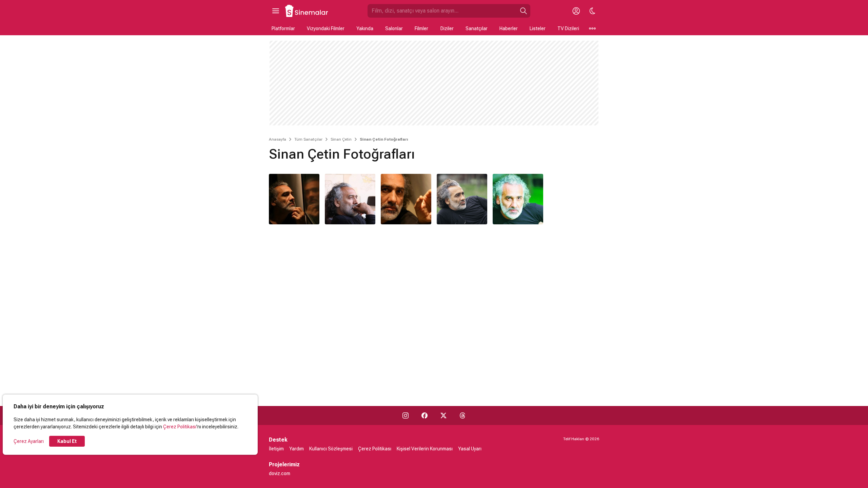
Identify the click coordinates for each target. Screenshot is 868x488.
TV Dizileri (568, 28)
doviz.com (279, 473)
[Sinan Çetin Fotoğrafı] (294, 199)
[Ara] (523, 11)
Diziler (447, 28)
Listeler (538, 28)
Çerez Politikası (179, 426)
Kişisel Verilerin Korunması (425, 448)
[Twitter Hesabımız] (443, 415)
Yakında (364, 28)
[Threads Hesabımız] (462, 415)
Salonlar (394, 28)
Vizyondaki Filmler (325, 28)
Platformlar (283, 28)
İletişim (276, 448)
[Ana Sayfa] (307, 11)
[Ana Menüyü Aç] (275, 11)
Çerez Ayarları (29, 441)
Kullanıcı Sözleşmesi (331, 448)
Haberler (508, 28)
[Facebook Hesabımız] (424, 415)
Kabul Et (67, 441)
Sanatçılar (477, 28)
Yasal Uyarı (469, 448)
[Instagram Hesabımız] (405, 415)
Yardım (296, 448)
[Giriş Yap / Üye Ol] (576, 11)
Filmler (421, 28)
